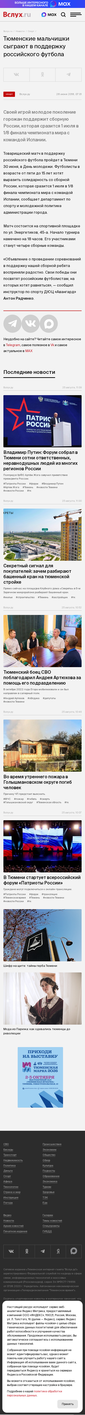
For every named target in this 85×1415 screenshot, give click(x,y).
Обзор (46, 1160)
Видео (7, 1215)
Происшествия (52, 1144)
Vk (52, 345)
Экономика (50, 1181)
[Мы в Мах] (48, 14)
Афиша (7, 1181)
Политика (9, 1165)
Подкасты (49, 1170)
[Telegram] (42, 1251)
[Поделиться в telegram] (69, 75)
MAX (28, 351)
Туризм (47, 1186)
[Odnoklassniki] (27, 1251)
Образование (51, 1176)
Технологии (10, 1186)
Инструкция (10, 1197)
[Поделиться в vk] (17, 75)
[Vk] (11, 1251)
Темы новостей (52, 1220)
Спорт (31, 31)
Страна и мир (11, 1192)
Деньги (8, 1170)
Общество (49, 1154)
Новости (20, 31)
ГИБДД (47, 1231)
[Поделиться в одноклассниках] (43, 75)
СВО (6, 1144)
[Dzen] (58, 1251)
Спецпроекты (51, 1225)
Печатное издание (15, 1231)
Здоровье (48, 1192)
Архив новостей (13, 1225)
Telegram (13, 345)
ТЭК (45, 1197)
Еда (45, 1202)
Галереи (48, 1215)
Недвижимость (13, 1160)
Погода (8, 1202)
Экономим (49, 1149)
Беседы (8, 1149)
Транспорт (10, 1154)
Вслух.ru (17, 15)
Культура (48, 1165)
